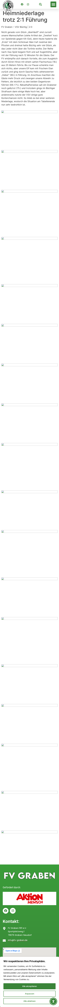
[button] (53, 4)
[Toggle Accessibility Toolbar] (53, 1001)
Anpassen (29, 993)
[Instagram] (28, 4)
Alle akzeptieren (29, 986)
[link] (40, 4)
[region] (29, 982)
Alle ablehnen (29, 1001)
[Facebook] (22, 4)
